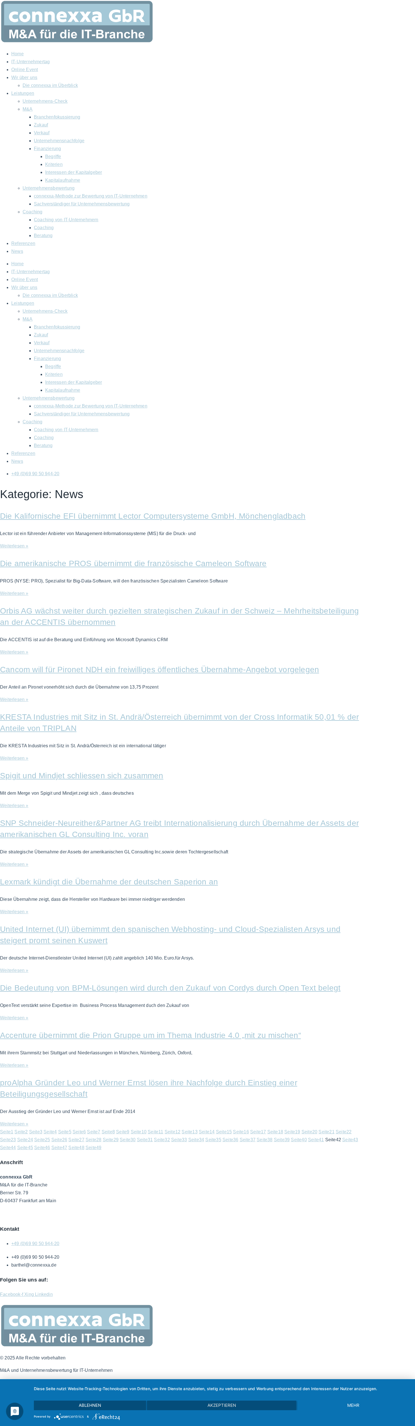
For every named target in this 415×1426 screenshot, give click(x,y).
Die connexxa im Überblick (50, 85)
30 (128, 1139)
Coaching (33, 211)
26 (59, 1139)
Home (17, 53)
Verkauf (41, 132)
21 (326, 1131)
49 (93, 1147)
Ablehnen (90, 1405)
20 (309, 1131)
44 (8, 1147)
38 (264, 1139)
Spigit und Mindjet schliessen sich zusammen (81, 775)
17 (258, 1131)
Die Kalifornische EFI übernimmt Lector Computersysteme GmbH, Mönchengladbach (152, 516)
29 (111, 1139)
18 (275, 1131)
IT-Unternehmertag (30, 61)
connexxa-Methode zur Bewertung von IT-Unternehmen (90, 196)
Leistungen (22, 93)
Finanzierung (47, 148)
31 (145, 1139)
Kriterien (54, 164)
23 (8, 1139)
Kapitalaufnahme (62, 180)
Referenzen (23, 243)
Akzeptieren (221, 1405)
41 (316, 1139)
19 (292, 1131)
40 (299, 1139)
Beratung (43, 235)
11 (155, 1131)
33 (179, 1139)
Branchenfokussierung (57, 117)
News (17, 251)
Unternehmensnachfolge (59, 140)
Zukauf (41, 124)
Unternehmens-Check (45, 101)
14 (207, 1131)
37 (247, 1139)
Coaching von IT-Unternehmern (66, 219)
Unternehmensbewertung (49, 188)
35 (213, 1139)
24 (25, 1139)
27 (76, 1139)
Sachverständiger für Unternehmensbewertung (82, 203)
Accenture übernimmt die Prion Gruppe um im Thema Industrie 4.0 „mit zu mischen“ (150, 1035)
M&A (28, 109)
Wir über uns (24, 77)
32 (162, 1139)
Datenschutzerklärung (35, 1214)
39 (282, 1139)
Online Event (24, 69)
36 (230, 1139)
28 (93, 1139)
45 (25, 1147)
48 (76, 1147)
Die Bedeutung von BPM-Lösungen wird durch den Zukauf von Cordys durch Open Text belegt (170, 987)
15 (224, 1131)
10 (139, 1131)
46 (42, 1147)
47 (59, 1147)
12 (172, 1131)
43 (350, 1139)
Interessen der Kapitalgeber (73, 172)
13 (189, 1131)
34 (196, 1139)
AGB (5, 1214)
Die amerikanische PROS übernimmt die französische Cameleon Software (133, 563)
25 (42, 1139)
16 (241, 1131)
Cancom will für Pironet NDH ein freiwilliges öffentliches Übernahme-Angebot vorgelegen (159, 669)
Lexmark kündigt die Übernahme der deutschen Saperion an (109, 881)
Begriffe (53, 156)
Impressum (73, 1214)
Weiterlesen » (14, 546)
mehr (353, 1405)
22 (343, 1131)
